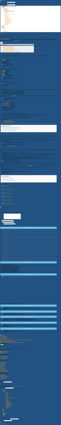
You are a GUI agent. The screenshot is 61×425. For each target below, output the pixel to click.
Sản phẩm (3, 410)
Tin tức (3, 26)
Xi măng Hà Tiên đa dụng (6, 105)
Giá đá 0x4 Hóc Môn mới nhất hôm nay (7, 177)
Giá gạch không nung (7, 258)
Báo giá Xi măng (6, 18)
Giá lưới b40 (5, 256)
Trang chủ (1, 33)
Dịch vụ (3, 25)
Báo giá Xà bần (6, 23)
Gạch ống (3, 83)
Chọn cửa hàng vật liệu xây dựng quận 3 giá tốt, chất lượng (9, 269)
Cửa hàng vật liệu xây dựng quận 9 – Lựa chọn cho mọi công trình (10, 271)
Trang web (1, 223)
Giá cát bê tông (6, 231)
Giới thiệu (3, 390)
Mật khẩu (2, 420)
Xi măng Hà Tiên (8, 22)
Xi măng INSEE (8, 20)
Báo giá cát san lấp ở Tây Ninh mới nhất (6, 264)
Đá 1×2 (7, 11)
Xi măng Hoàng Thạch (9, 21)
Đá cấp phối (4, 75)
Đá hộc (3, 74)
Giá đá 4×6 (5, 242)
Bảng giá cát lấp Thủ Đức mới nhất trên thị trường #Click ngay (11, 127)
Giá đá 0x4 (5, 239)
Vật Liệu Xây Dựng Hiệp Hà (17, 386)
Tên (0, 220)
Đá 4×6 (7, 12)
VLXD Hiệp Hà (16, 40)
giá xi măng (7, 102)
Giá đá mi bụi (6, 236)
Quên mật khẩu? (2, 423)
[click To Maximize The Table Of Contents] (1, 43)
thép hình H (14, 95)
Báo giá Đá (5, 8)
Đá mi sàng (7, 10)
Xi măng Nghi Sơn (8, 19)
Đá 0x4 (7, 394)
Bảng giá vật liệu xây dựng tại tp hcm (9, 122)
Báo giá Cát (5, 398)
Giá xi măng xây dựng (7, 250)
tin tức (5, 33)
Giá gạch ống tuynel (7, 259)
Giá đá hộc (5, 245)
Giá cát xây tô (6, 233)
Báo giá (3, 7)
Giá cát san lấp (6, 234)
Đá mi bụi (7, 9)
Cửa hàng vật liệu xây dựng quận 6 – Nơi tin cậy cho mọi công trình (10, 268)
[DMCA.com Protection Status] (3, 345)
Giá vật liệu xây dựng (7, 247)
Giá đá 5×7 (5, 244)
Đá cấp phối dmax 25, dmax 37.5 (10, 14)
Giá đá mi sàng (6, 237)
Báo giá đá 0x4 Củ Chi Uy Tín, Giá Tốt (7, 179)
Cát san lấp (7, 15)
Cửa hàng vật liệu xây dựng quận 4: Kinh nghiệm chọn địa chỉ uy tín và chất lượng (12, 266)
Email (1, 222)
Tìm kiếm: (5, 4)
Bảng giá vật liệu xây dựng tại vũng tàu (9, 121)
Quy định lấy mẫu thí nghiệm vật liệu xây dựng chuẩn (8, 270)
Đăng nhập (8, 422)
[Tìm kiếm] (4, 3)
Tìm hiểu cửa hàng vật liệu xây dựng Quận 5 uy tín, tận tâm (9, 267)
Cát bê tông (7, 17)
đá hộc (7, 13)
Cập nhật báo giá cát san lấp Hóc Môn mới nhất (9, 130)
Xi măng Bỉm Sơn (8, 406)
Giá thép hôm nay (6, 253)
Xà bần (7, 24)
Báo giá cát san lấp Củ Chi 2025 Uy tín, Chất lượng (9, 180)
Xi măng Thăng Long (5, 103)
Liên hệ (3, 27)
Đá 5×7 (3, 73)
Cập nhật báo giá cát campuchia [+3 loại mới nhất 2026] (9, 265)
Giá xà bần (5, 248)
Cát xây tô (7, 16)
